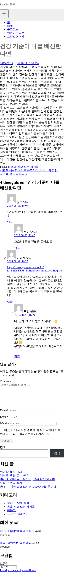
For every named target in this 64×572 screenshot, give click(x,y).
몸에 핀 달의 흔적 (18, 502)
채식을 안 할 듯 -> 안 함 (15, 475)
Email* (4, 416)
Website (4, 423)
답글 (10, 221)
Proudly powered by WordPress (18, 570)
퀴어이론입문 (15, 32)
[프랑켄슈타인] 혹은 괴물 (16, 531)
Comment (5, 381)
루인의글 (12, 29)
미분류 (11, 510)
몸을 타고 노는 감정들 (25, 166)
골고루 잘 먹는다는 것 (14, 174)
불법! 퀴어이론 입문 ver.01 (16, 542)
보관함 (4, 563)
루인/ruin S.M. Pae (28, 63)
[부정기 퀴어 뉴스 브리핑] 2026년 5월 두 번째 (28, 486)
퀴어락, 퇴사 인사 (11, 471)
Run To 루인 (7, 4)
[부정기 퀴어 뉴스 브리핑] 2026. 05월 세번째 (27, 479)
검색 (3, 447)
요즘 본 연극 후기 (11, 482)
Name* (4, 410)
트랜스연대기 (15, 36)
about (10, 25)
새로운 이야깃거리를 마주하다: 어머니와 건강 (29, 170)
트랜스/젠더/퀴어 (17, 514)
